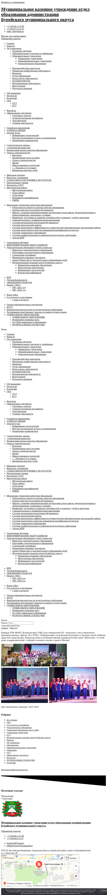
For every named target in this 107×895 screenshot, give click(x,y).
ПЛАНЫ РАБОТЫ (21, 81)
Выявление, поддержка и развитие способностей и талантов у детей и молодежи (50, 217)
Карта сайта (12, 295)
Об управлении (14, 48)
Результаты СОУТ (15, 185)
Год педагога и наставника (19, 297)
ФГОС (10, 307)
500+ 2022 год (19, 290)
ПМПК (15, 200)
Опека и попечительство (18, 153)
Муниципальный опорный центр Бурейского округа (37, 262)
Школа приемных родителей (26, 165)
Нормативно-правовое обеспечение (35, 265)
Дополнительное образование (32, 63)
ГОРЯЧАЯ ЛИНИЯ (16, 130)
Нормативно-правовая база (25, 140)
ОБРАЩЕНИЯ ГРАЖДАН (19, 282)
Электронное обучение (18, 242)
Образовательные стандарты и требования (32, 53)
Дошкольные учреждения (30, 58)
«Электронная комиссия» (19, 148)
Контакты (11, 110)
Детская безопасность (17, 280)
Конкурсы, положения (17, 177)
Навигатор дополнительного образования (32, 250)
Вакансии (17, 73)
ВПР (9, 277)
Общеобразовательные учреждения (34, 61)
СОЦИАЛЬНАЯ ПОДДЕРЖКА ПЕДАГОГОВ (29, 180)
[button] (53, 329)
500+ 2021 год (19, 287)
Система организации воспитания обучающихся (35, 222)
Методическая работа (17, 187)
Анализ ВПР (18, 238)
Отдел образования (21, 76)
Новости (11, 46)
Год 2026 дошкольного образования (29, 322)
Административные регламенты (27, 118)
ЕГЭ (14, 106)
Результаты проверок (22, 88)
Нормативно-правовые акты (25, 319)
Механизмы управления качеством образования (29, 205)
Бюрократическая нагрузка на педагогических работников (34, 309)
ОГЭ (14, 103)
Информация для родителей (25, 135)
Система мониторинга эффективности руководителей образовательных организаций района (56, 227)
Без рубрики (12, 720)
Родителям (12, 98)
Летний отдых (13, 133)
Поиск (4, 623)
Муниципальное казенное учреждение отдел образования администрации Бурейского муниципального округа (45, 14)
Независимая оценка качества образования (27, 150)
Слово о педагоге (20, 300)
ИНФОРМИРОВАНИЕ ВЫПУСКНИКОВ (27, 245)
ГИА (9, 101)
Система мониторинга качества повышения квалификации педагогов (45, 230)
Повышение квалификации (25, 198)
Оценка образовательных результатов (24, 304)
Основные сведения (21, 51)
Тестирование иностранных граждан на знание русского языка (37, 312)
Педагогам (12, 96)
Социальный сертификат (24, 255)
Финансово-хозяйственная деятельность (31, 71)
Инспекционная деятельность (26, 83)
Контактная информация (29, 272)
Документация (19, 120)
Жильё (15, 163)
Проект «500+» (14, 285)
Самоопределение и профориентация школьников (36, 220)
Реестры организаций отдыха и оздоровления (34, 138)
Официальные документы (19, 113)
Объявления (12, 750)
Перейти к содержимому (13, 2)
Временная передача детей (24, 170)
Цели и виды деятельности (25, 78)
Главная (10, 43)
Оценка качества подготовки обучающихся (32, 210)
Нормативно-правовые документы (28, 257)
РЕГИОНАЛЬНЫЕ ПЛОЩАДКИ (28, 324)
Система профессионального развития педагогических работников (44, 235)
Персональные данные (17, 182)
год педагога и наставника (18, 725)
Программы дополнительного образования (32, 252)
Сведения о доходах (21, 115)
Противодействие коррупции (26, 68)
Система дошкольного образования (29, 233)
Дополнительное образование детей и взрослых (29, 247)
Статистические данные (18, 145)
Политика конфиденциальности (14, 770)
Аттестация (17, 195)
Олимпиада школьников (18, 128)
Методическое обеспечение (31, 267)
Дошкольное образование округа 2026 (23, 730)
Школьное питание (16, 175)
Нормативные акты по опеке (26, 158)
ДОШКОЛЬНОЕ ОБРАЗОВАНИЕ (23, 314)
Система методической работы (27, 225)
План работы (18, 193)
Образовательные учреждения (26, 56)
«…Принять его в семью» (24, 168)
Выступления (18, 86)
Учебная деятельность (22, 123)
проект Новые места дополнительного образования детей (39, 260)
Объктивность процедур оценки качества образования (38, 207)
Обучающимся (13, 93)
